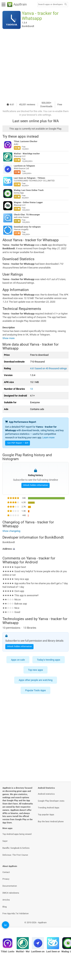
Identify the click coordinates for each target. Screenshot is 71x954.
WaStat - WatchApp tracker (27, 153)
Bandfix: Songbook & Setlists (16, 848)
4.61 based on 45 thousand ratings (48, 368)
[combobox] (50, 4)
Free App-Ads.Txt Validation (15, 913)
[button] (35, 549)
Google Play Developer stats (51, 801)
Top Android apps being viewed (16, 834)
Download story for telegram (27, 227)
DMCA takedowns (10, 893)
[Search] (65, 4)
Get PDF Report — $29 (17, 443)
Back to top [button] (63, 926)
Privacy (5, 879)
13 (31, 388)
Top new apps (35, 669)
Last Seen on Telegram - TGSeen (29, 178)
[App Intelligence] (5, 924)
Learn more (48, 437)
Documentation (9, 886)
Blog (4, 907)
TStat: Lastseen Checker (25, 141)
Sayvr (5, 841)
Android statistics (46, 794)
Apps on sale (18, 659)
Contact (6, 872)
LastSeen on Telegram (24, 166)
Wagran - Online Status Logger (28, 202)
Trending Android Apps (48, 807)
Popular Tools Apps (35, 690)
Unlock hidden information (35, 485)
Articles (6, 900)
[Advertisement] (35, 65)
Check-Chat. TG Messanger (27, 214)
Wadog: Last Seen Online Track (29, 190)
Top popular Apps (46, 814)
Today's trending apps (48, 659)
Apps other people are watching (35, 680)
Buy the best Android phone (51, 821)
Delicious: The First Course (15, 855)
